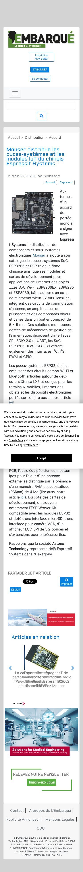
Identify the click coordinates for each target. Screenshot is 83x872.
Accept (41, 458)
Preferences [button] (31, 445)
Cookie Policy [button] (17, 440)
